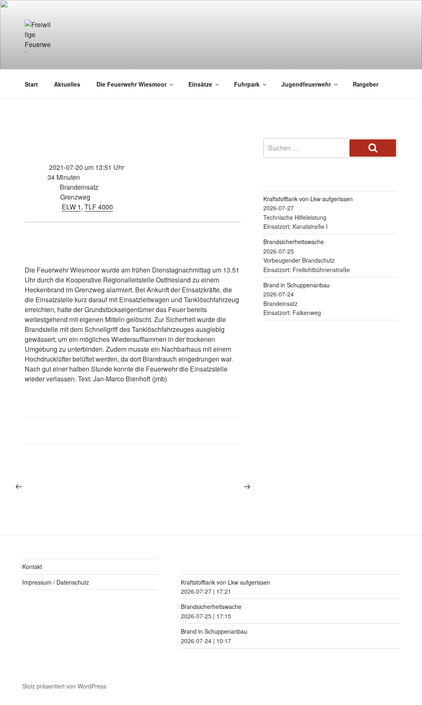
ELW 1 (71, 207)
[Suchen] (372, 148)
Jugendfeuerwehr (306, 84)
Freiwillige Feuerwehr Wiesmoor (225, 49)
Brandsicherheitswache (293, 241)
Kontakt (32, 566)
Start (31, 84)
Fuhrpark (247, 84)
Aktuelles (67, 84)
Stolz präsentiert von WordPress (64, 686)
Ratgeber (365, 84)
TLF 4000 (98, 207)
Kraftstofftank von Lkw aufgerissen (308, 199)
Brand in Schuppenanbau (296, 285)
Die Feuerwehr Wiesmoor (131, 84)
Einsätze (200, 84)
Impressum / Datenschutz (55, 582)
